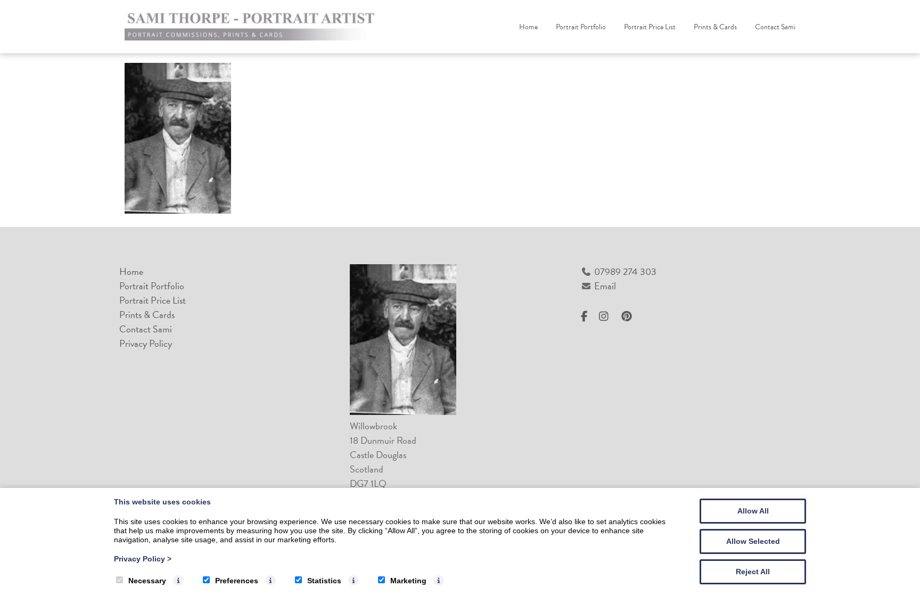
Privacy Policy (145, 343)
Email (605, 286)
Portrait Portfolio (581, 26)
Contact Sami (775, 26)
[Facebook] (588, 316)
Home (528, 26)
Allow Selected (753, 541)
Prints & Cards (715, 26)
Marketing (408, 580)
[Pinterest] (629, 316)
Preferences (236, 580)
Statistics (324, 580)
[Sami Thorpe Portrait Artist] (252, 37)
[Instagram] (607, 316)
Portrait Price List (650, 26)
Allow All (753, 511)
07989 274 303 (625, 271)
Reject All (753, 571)
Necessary (147, 580)
